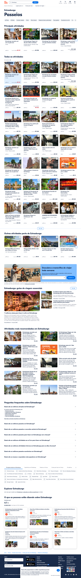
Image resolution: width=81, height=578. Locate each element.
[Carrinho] (65, 2)
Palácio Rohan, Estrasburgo (11, 413)
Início (5, 552)
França (9, 552)
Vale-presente (60, 566)
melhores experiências (33, 492)
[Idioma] (70, 2)
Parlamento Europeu (9, 410)
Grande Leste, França (16, 552)
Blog (59, 562)
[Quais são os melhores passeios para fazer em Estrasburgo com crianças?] (75, 434)
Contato (38, 558)
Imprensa (60, 564)
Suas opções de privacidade (42, 564)
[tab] (13, 467)
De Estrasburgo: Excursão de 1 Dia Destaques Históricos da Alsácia (39, 532)
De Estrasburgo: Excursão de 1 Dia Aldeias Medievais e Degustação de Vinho (14, 510)
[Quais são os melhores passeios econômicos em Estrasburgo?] (75, 451)
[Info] (10, 60)
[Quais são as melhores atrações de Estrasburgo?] (75, 406)
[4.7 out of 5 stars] (7, 505)
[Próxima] (76, 40)
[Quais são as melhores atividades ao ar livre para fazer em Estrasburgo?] (75, 440)
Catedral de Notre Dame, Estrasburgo (13, 412)
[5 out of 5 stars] (15, 512)
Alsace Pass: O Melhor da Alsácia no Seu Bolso (39, 509)
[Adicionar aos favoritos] (20, 30)
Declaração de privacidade (30, 284)
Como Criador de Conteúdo (70, 561)
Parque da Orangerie (9, 414)
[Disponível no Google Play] (30, 559)
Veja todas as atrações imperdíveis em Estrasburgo (14, 418)
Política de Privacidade (41, 562)
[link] (12, 40)
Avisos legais (39, 560)
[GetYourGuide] (6, 2)
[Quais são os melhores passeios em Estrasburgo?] (75, 423)
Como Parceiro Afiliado (71, 564)
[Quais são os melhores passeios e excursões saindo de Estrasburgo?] (75, 429)
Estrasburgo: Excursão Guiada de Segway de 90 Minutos (15, 532)
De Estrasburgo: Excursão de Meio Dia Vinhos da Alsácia (65, 510)
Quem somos (60, 558)
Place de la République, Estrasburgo (12, 416)
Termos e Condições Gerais (42, 566)
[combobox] (20, 2)
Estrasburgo (19, 492)
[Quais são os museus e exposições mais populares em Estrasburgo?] (75, 457)
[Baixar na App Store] (30, 564)
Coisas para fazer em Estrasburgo (29, 552)
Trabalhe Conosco (61, 560)
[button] (12, 40)
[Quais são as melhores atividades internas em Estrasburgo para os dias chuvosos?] (75, 446)
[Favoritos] (61, 2)
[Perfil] (75, 2)
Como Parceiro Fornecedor (71, 558)
